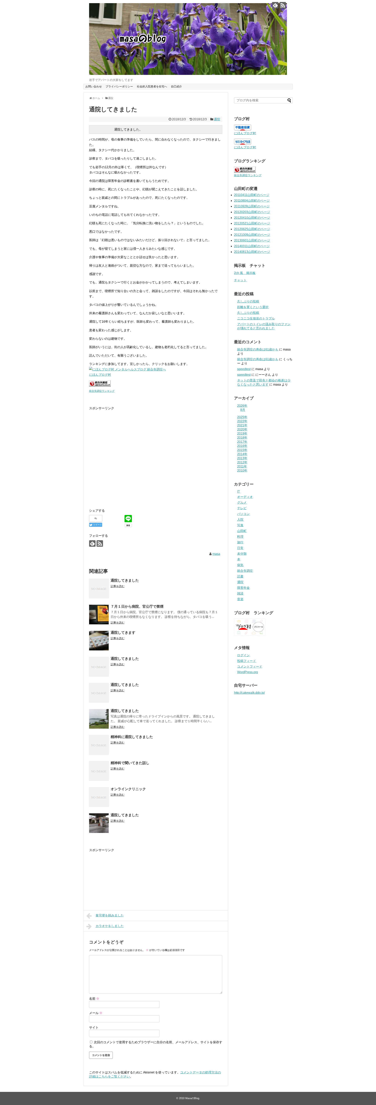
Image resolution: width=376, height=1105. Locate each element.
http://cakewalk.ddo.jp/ (249, 692)
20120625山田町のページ (252, 229)
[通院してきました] (99, 588)
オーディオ (245, 496)
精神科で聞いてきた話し (130, 763)
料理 (240, 536)
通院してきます (123, 633)
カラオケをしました (110, 926)
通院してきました (125, 580)
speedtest (244, 369)
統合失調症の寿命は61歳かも (257, 349)
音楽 (240, 599)
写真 (240, 525)
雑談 (240, 593)
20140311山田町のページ (252, 246)
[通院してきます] (99, 640)
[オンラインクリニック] (99, 797)
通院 (217, 119)
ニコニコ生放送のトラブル (256, 318)
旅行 (240, 542)
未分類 (242, 553)
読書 (240, 576)
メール (95, 1013)
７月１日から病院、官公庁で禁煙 (137, 606)
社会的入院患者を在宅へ (152, 86)
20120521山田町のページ (252, 223)
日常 (240, 548)
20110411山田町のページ (251, 195)
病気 (240, 565)
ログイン (243, 655)
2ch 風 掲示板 (245, 273)
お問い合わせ (93, 86)
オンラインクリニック (128, 789)
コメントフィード (249, 666)
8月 (242, 409)
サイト (94, 1027)
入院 (240, 519)
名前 (94, 998)
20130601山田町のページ (252, 240)
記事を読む (117, 586)
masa (216, 554)
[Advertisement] (122, 461)
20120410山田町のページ (252, 217)
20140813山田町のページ (252, 251)
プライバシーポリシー (119, 86)
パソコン (243, 514)
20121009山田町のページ (252, 234)
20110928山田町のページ (252, 206)
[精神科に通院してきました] (99, 745)
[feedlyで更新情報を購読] (275, 5)
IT (238, 491)
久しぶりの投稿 (248, 301)
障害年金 (243, 587)
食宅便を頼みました (110, 915)
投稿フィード (246, 661)
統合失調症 (245, 570)
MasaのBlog (192, 1098)
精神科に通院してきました (132, 737)
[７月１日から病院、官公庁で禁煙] (99, 614)
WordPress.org (247, 672)
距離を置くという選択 (252, 307)
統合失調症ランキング (102, 391)
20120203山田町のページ (252, 212)
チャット (240, 280)
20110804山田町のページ (252, 200)
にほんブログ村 (100, 374)
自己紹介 (176, 86)
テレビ (242, 508)
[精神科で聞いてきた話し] (99, 771)
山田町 (242, 531)
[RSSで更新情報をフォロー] (282, 5)
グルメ (242, 502)
